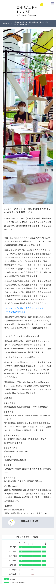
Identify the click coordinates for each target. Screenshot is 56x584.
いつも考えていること (16, 312)
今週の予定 (24, 537)
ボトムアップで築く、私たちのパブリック (24, 308)
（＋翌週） (34, 537)
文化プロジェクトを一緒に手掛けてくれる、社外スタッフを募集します (30, 23)
